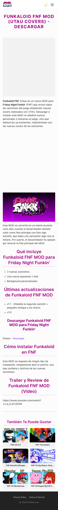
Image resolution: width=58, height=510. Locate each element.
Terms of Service (37, 497)
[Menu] (52, 5)
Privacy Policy (19, 497)
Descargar (18, 338)
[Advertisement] (29, 67)
